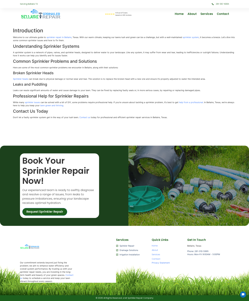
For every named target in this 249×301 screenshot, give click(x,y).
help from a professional (191, 102)
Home (179, 14)
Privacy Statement (161, 262)
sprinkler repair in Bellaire (59, 37)
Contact (223, 14)
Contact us (84, 117)
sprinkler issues (32, 102)
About (192, 14)
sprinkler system (191, 37)
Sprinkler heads (20, 79)
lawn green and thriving (51, 105)
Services (206, 14)
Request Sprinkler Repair (44, 212)
